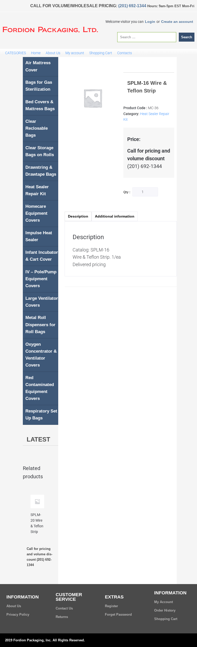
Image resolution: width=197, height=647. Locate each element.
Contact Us (64, 608)
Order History (164, 610)
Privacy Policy (17, 614)
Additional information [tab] (114, 216)
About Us (13, 606)
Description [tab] (78, 216)
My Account (163, 602)
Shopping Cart (165, 619)
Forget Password (118, 614)
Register (111, 606)
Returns (62, 617)
